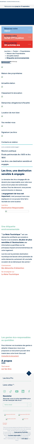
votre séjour (24, 438)
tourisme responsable (14, 435)
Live (1, 23)
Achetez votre (14, 37)
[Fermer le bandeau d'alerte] (0, 3)
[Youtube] (17, 391)
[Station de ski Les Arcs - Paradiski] (17, 16)
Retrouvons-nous (17, 6)
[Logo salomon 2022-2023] (24, 415)
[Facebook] (29, 391)
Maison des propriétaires (6, 63)
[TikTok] (10, 391)
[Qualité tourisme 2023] (11, 419)
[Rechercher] (0, 22)
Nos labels (5, 424)
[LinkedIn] (23, 391)
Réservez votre (11, 30)
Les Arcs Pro (8, 378)
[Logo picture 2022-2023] (9, 415)
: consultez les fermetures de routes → (10, 1)
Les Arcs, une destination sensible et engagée (9, 147)
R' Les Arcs (5, 423)
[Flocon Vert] (25, 419)
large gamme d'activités (21, 432)
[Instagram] (5, 391)
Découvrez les (12, 44)
